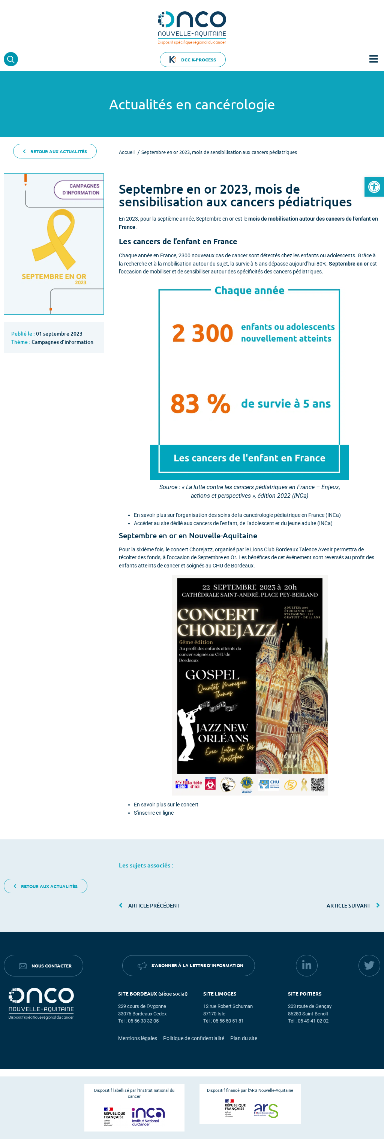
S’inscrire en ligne (154, 813)
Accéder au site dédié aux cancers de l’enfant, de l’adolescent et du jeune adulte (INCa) (233, 523)
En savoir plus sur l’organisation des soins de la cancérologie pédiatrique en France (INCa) (237, 515)
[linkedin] (307, 965)
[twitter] (369, 965)
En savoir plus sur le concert (166, 805)
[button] (374, 187)
